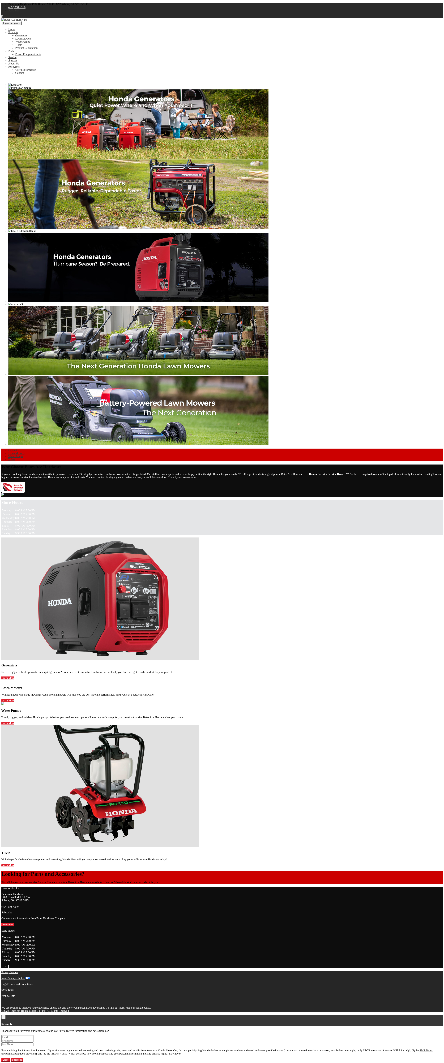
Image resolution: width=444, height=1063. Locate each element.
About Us (13, 63)
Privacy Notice (9, 972)
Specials (12, 60)
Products (13, 32)
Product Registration (26, 47)
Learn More (7, 677)
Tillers (18, 44)
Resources (14, 66)
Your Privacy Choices (13, 978)
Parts (11, 51)
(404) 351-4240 (16, 7)
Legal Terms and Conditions (16, 984)
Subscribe (8, 924)
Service (12, 57)
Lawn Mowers (23, 38)
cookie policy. (143, 1007)
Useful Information (25, 69)
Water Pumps (22, 41)
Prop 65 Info (8, 995)
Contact (19, 72)
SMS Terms (7, 989)
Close (5, 1059)
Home (11, 29)
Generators (21, 35)
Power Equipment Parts (28, 54)
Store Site (13, 10)
